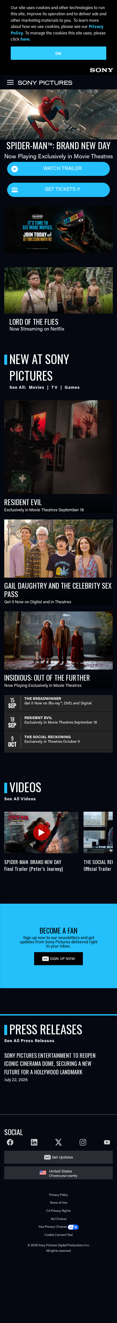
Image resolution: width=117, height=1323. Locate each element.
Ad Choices (59, 1219)
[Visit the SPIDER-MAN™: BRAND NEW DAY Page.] (58, 114)
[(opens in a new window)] (58, 227)
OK (58, 53)
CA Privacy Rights (58, 1211)
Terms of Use (58, 1202)
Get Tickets (61, 189)
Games (72, 387)
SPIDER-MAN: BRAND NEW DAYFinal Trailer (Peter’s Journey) (33, 865)
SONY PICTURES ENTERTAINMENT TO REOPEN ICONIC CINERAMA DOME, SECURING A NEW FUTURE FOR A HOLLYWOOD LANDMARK (50, 1063)
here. (25, 39)
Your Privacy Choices (52, 1227)
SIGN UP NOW (62, 958)
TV (54, 387)
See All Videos (20, 798)
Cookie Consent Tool (58, 1235)
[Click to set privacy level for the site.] (73, 1227)
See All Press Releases (29, 1040)
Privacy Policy (58, 1195)
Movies (37, 387)
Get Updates (62, 1157)
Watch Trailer (62, 168)
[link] (101, 69)
